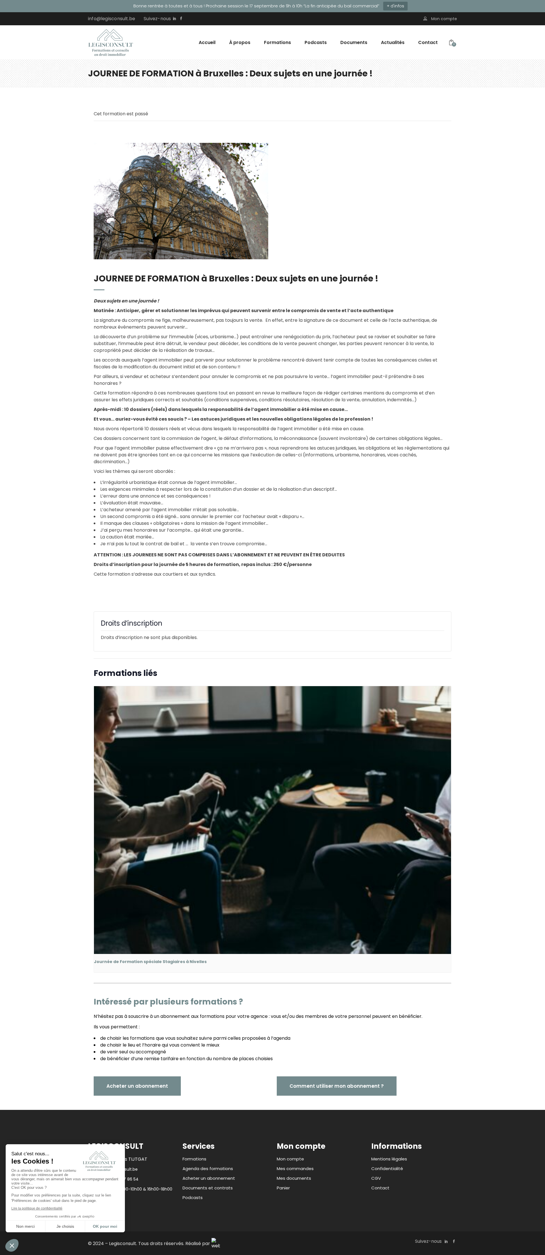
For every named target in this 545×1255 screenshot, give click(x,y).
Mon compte (290, 1159)
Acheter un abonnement (209, 1178)
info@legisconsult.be (111, 18)
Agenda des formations (208, 1169)
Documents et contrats (208, 1188)
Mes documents (294, 1178)
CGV (376, 1178)
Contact (380, 1188)
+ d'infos (395, 6)
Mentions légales (389, 1159)
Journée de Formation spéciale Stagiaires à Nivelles (150, 961)
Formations (194, 1159)
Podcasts (193, 1197)
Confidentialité (387, 1169)
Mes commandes (295, 1169)
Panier (283, 1188)
